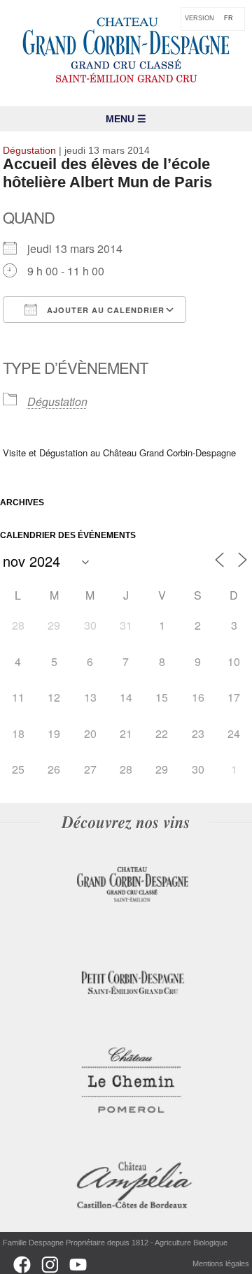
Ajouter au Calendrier (104, 310)
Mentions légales (220, 1263)
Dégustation (57, 401)
